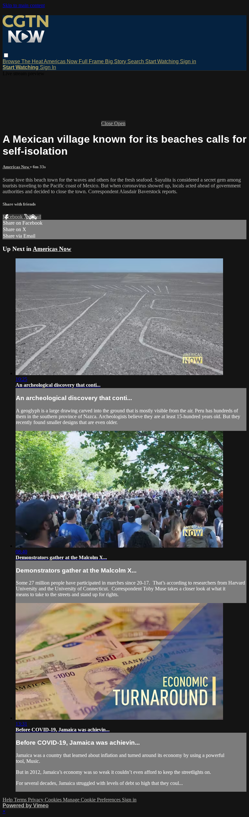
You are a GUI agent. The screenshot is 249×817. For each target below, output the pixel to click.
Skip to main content (24, 5)
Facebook (13, 216)
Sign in (188, 61)
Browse (12, 61)
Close (107, 123)
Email (35, 216)
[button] (6, 55)
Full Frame (92, 61)
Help (8, 799)
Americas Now (61, 61)
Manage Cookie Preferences (92, 799)
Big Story (116, 61)
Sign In (48, 67)
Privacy (36, 799)
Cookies (54, 799)
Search (136, 61)
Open (119, 123)
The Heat (32, 61)
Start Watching (162, 61)
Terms (21, 799)
